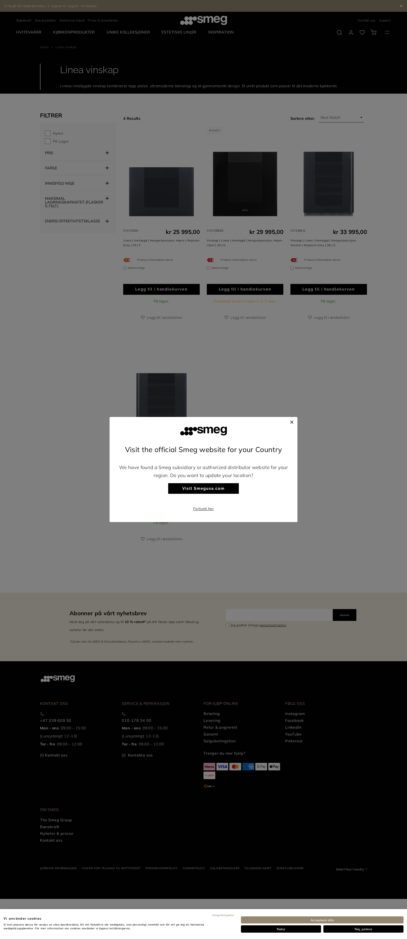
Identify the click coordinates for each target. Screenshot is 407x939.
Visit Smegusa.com (203, 488)
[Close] (291, 421)
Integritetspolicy (223, 915)
